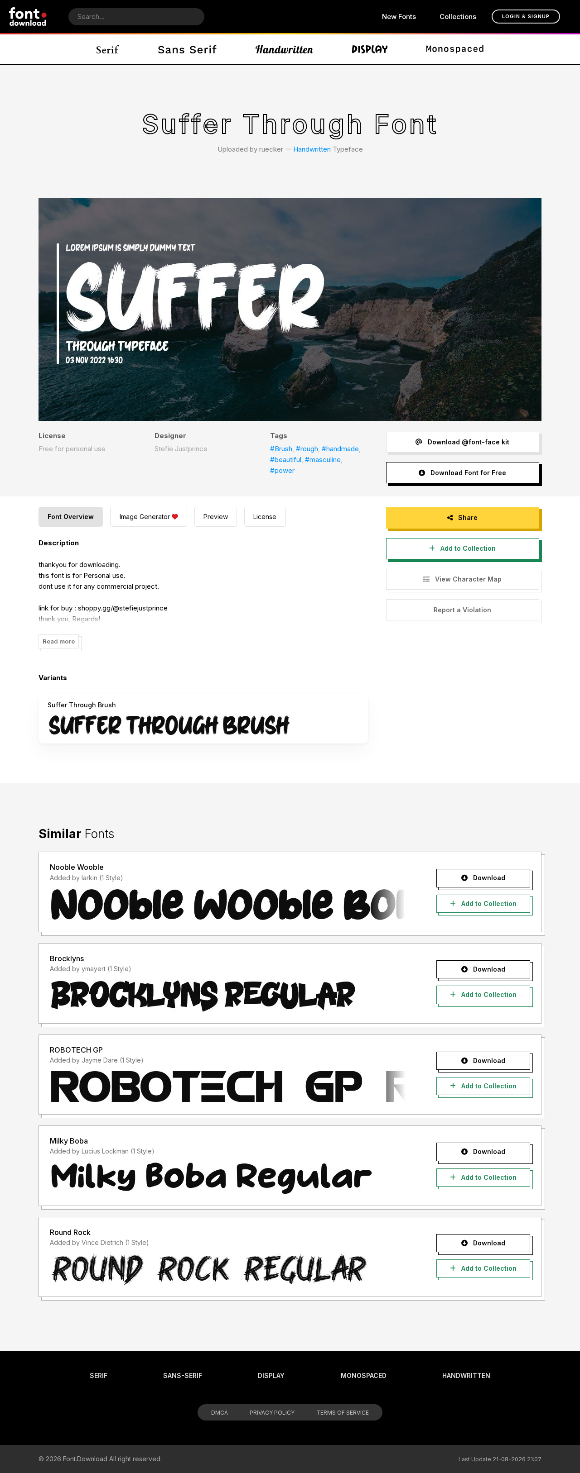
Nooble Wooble (77, 867)
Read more (59, 641)
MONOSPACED (364, 1375)
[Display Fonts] (369, 49)
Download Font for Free (467, 473)
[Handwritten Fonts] (284, 49)
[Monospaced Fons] (455, 49)
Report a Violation (462, 610)
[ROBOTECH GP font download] (228, 1086)
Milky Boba (69, 1140)
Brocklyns (67, 958)
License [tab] (264, 516)
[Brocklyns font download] (228, 995)
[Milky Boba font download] (228, 1178)
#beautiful (285, 459)
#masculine (323, 459)
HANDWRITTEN (466, 1375)
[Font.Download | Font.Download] (28, 16)
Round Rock (70, 1232)
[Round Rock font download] (228, 1269)
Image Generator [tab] (145, 516)
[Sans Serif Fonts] (187, 49)
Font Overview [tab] (71, 516)
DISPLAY (271, 1375)
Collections (458, 16)
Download (488, 878)
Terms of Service (342, 1412)
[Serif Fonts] (108, 49)
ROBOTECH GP (76, 1049)
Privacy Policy (272, 1412)
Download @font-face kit (467, 442)
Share (467, 517)
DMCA (219, 1412)
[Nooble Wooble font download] (228, 904)
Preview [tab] (215, 516)
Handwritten (312, 149)
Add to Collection (467, 548)
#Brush (281, 448)
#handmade (340, 448)
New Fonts (399, 16)
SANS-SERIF (182, 1375)
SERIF (98, 1375)
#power (282, 470)
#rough (307, 448)
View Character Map (467, 579)
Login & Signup (526, 16)
